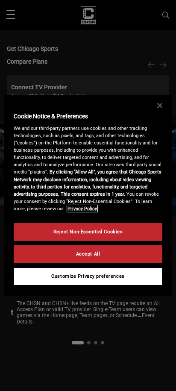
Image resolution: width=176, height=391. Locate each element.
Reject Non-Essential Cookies (88, 232)
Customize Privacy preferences (88, 276)
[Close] (159, 105)
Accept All (88, 254)
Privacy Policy (82, 209)
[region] (87, 195)
